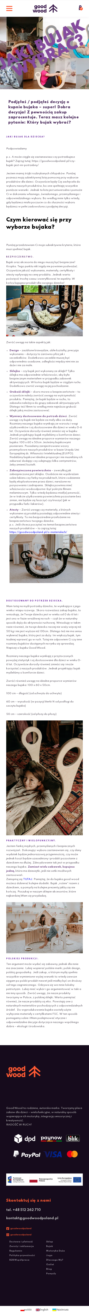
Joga (49, 1255)
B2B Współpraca (19, 1260)
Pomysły (51, 1273)
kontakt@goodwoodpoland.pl (32, 1218)
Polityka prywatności (22, 1255)
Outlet (50, 1264)
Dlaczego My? (54, 1260)
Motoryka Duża (55, 1251)
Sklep (49, 1242)
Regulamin (15, 1251)
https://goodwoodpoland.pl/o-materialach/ (38, 532)
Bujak (49, 1246)
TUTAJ (27, 879)
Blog (49, 1269)
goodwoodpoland (20, 1228)
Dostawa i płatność (21, 1242)
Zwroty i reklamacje (21, 1246)
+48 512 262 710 (27, 1210)
